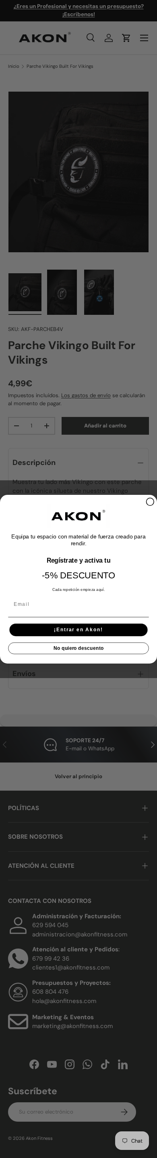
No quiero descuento (79, 648)
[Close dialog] (150, 501)
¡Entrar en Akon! (78, 629)
